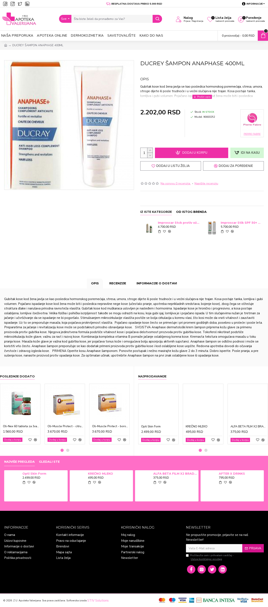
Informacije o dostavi (157, 283)
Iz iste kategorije (156, 212)
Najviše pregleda (19, 462)
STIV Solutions (98, 600)
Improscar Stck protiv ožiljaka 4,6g (179, 223)
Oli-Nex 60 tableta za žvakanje (21, 426)
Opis (95, 283)
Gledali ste (49, 462)
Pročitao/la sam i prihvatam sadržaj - (212, 557)
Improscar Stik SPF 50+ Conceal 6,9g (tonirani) (241, 223)
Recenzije (117, 283)
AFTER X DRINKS (232, 473)
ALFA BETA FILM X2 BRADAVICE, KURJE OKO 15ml (249, 426)
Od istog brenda (191, 212)
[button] (62, 450)
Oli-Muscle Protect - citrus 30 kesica (66, 426)
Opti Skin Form (151, 426)
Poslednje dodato (17, 376)
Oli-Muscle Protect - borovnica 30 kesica (110, 426)
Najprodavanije (152, 376)
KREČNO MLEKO (196, 426)
